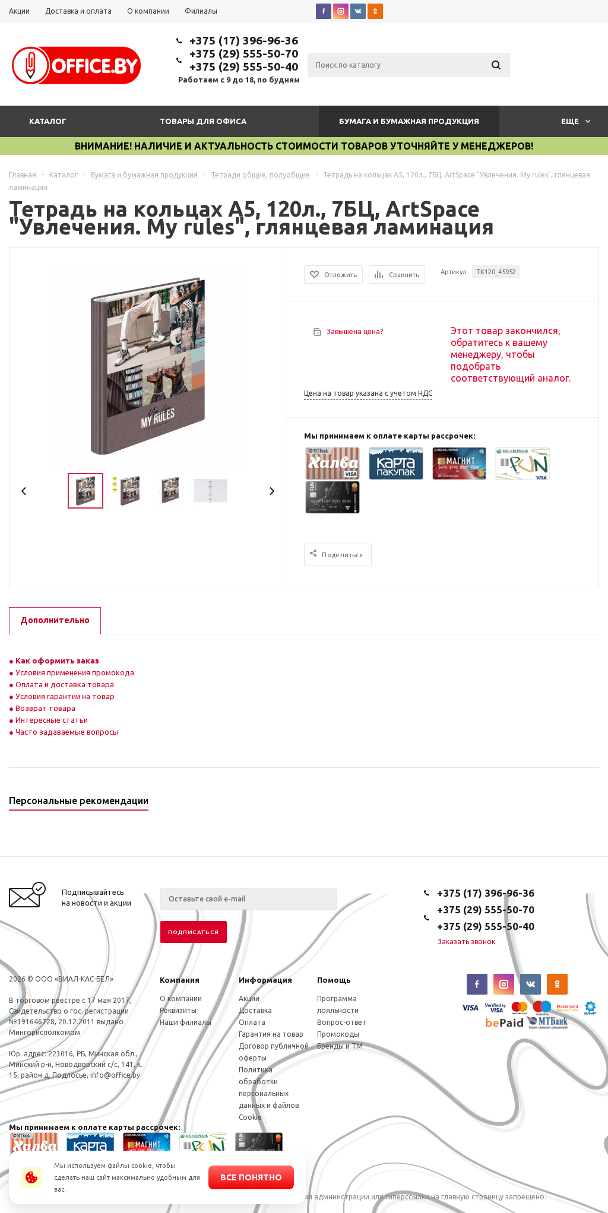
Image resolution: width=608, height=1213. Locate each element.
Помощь (334, 980)
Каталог (47, 121)
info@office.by (115, 1075)
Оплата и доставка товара (64, 684)
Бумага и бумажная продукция (409, 121)
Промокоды (338, 1034)
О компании (181, 998)
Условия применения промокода (74, 672)
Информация (265, 980)
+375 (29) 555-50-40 (243, 66)
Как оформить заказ (56, 660)
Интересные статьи (51, 720)
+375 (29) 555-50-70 (243, 53)
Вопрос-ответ (341, 1022)
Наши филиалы (185, 1022)
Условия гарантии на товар (64, 696)
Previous (24, 491)
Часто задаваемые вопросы (66, 732)
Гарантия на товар (271, 1034)
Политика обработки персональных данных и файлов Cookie (269, 1093)
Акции (249, 998)
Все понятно (251, 1177)
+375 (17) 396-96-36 (243, 40)
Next (271, 491)
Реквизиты (178, 1010)
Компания (180, 980)
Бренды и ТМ (340, 1046)
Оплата (252, 1022)
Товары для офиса (203, 121)
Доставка (255, 1010)
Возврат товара (44, 708)
